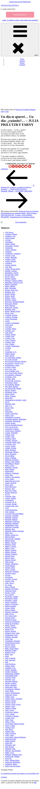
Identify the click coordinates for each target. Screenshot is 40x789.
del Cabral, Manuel (11, 386)
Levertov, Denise (11, 504)
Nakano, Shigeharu (11, 564)
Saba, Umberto (10, 658)
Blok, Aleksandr (10, 288)
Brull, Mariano (10, 306)
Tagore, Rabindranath (12, 693)
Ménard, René (10, 541)
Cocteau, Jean (10, 338)
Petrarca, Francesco (11, 604)
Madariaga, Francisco (12, 521)
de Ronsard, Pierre (11, 383)
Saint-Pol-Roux (10, 664)
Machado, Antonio (11, 517)
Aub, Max (8, 267)
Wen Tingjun (9, 747)
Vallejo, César (10, 722)
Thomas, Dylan (10, 702)
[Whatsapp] (13, 166)
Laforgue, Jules (10, 496)
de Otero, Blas (10, 379)
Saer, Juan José (10, 660)
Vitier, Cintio (9, 735)
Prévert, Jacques (10, 631)
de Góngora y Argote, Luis (14, 363)
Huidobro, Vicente (11, 467)
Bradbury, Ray (10, 292)
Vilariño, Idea (9, 731)
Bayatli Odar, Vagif (11, 275)
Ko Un (7, 494)
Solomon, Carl (10, 679)
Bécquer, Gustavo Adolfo (13, 280)
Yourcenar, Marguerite (12, 762)
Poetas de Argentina (22, 109)
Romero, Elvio (10, 652)
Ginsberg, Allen (10, 438)
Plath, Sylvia (9, 614)
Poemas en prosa (10, 620)
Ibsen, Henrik (9, 469)
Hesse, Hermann (10, 454)
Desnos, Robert (10, 390)
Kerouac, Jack (10, 489)
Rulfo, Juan (9, 654)
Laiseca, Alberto (10, 498)
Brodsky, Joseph (10, 300)
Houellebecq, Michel (12, 464)
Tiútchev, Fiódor (10, 708)
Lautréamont (9, 500)
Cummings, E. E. (11, 352)
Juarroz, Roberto (10, 483)
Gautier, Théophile (11, 433)
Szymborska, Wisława (12, 689)
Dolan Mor (9, 398)
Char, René (9, 332)
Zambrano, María (11, 764)
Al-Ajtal (8, 240)
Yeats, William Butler (12, 760)
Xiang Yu (8, 758)
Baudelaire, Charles (11, 273)
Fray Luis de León (11, 427)
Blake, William (10, 286)
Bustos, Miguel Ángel (12, 311)
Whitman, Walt (10, 749)
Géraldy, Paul (9, 437)
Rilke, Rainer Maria (11, 649)
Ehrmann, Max (10, 404)
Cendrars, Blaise (10, 329)
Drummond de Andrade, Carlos (15, 400)
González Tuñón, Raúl (12, 442)
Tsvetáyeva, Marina (11, 712)
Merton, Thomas (10, 543)
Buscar (22, 63)
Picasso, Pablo (10, 608)
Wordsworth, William (12, 756)
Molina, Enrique (10, 552)
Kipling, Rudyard (11, 492)
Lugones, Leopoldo (11, 516)
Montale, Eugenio (11, 554)
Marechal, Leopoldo (12, 527)
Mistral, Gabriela (10, 550)
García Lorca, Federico (13, 431)
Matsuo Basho (10, 537)
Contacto (22, 65)
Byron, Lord (9, 313)
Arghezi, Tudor (10, 259)
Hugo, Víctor (9, 465)
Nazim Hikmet (10, 566)
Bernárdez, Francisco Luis (14, 282)
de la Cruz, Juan (10, 369)
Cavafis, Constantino (12, 323)
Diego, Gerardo (10, 396)
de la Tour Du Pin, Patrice (14, 373)
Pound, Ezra (9, 629)
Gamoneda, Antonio (12, 429)
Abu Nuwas (9, 232)
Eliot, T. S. (8, 406)
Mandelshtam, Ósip (11, 525)
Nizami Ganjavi (10, 573)
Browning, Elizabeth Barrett (14, 302)
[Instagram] (16, 166)
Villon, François (10, 733)
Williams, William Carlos (13, 754)
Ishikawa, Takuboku (12, 473)
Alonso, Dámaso (10, 250)
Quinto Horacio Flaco (12, 643)
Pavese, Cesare (10, 593)
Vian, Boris (9, 729)
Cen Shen (8, 327)
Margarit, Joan (10, 529)
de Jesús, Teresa (10, 367)
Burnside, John (10, 309)
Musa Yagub (9, 562)
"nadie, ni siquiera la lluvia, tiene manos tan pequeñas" (20, 20)
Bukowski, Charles (11, 307)
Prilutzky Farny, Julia (12, 633)
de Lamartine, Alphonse (13, 375)
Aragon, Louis (10, 255)
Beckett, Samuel (10, 279)
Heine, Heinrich (10, 450)
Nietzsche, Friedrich (12, 571)
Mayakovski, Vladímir (12, 539)
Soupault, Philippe (11, 681)
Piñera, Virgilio (10, 610)
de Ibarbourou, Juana (12, 365)
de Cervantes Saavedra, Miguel (15, 361)
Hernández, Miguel (11, 452)
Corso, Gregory (10, 340)
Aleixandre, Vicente (12, 246)
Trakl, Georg (9, 710)
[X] (19, 166)
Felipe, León (9, 415)
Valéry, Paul (9, 720)
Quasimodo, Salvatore (12, 641)
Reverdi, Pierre (10, 645)
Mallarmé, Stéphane (12, 523)
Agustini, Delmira (11, 234)
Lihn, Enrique (10, 512)
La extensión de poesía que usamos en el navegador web (20, 773)
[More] (30, 166)
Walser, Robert (10, 741)
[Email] (22, 166)
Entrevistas (8, 411)
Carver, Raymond (11, 319)
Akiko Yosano (10, 238)
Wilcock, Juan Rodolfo (13, 751)
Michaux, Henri (10, 544)
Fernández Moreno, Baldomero (15, 419)
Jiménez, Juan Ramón (12, 477)
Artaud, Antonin (10, 265)
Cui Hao (8, 348)
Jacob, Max (9, 475)
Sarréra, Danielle (10, 670)
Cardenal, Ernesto (11, 315)
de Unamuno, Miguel (12, 385)
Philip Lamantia (10, 606)
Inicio (22, 59)
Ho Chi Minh (9, 456)
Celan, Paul (9, 325)
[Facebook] (10, 166)
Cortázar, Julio (10, 342)
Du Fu (7, 402)
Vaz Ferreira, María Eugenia (14, 724)
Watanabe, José (10, 745)
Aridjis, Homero (10, 261)
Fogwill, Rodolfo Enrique (14, 425)
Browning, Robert (11, 304)
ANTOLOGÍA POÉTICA (10, 5)
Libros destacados (11, 510)
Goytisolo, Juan (10, 444)
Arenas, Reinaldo (11, 257)
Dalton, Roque (10, 354)
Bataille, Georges (11, 271)
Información (9, 471)
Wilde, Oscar (9, 753)
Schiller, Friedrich (11, 672)
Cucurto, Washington (12, 346)
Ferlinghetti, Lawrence (12, 417)
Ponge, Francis (10, 625)
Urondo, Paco (10, 718)
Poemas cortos (10, 618)
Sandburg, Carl (10, 668)
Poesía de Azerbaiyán (12, 622)
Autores (22, 61)
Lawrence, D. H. (11, 502)
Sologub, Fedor (10, 677)
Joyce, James (9, 479)
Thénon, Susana (10, 701)
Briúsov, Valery (10, 298)
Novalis (7, 575)
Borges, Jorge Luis (11, 290)
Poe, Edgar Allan (11, 616)
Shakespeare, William (12, 674)
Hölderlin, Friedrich (11, 460)
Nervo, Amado (10, 569)
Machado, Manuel (11, 519)
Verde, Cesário (10, 726)
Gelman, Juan (9, 435)
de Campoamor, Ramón (13, 358)
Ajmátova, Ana (10, 236)
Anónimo (8, 252)
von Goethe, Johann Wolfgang (15, 737)
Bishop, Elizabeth (11, 284)
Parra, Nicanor (10, 587)
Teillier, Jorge (9, 697)
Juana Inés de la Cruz (12, 481)
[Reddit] (26, 166)
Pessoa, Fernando (11, 602)
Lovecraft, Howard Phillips (14, 514)
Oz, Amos (8, 585)
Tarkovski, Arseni (11, 695)
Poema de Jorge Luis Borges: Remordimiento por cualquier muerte (20, 212)
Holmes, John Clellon (12, 462)
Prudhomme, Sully (11, 635)
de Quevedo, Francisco (13, 381)
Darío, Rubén (9, 356)
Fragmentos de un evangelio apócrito (22, 217)
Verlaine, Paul (10, 728)
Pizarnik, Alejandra (11, 612)
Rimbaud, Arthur (11, 650)
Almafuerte (9, 248)
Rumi (7, 656)
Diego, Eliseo (9, 394)
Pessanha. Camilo (11, 600)
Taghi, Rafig (9, 691)
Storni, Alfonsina (11, 685)
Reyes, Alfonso (10, 647)
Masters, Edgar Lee (11, 535)
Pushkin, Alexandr (11, 637)
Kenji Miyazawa (10, 487)
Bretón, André (10, 296)
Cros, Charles (9, 344)
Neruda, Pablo (10, 568)
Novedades (9, 577)
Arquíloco (8, 263)
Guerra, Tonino (10, 446)
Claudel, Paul (9, 336)
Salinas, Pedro (10, 666)
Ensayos (8, 410)
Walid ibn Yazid (10, 739)
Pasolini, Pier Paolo (11, 589)
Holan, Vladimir (10, 458)
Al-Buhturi (8, 242)
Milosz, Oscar (10, 548)
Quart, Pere (9, 639)
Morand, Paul (9, 556)
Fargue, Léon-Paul (11, 413)
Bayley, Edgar (10, 277)
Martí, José (8, 533)
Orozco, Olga (9, 581)
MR (35, 783)
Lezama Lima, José (11, 506)
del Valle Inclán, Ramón (13, 388)
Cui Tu (7, 350)
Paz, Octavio (9, 595)
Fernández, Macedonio (13, 421)
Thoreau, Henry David (12, 704)
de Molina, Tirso (10, 377)
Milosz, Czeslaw (10, 546)
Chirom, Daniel (10, 334)
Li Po (7, 508)
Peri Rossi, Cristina (11, 596)
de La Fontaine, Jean (12, 371)
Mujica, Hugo (10, 558)
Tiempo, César (10, 706)
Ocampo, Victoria (11, 579)
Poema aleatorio (20, 15)
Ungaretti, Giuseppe (12, 716)
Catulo (7, 321)
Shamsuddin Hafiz (11, 675)
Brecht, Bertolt (10, 294)
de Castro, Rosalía (11, 359)
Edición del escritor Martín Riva (20, 2)
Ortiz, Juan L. (9, 583)
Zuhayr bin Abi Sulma (12, 766)
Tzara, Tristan (9, 714)
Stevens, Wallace (11, 683)
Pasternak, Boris (10, 591)
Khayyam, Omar (10, 490)
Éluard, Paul (9, 408)
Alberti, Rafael (10, 244)
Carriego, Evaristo (11, 317)
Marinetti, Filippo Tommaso (14, 531)
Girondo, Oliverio (11, 440)
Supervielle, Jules (11, 687)
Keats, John (9, 485)
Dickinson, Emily (11, 392)
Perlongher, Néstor (11, 598)
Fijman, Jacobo (10, 423)
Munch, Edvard (10, 560)
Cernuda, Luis (10, 331)
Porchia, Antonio (11, 627)
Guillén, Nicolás (10, 448)
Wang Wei (8, 743)
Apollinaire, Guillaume (13, 253)
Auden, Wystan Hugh (12, 269)
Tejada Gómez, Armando (13, 699)
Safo (6, 662)
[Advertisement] (20, 87)
